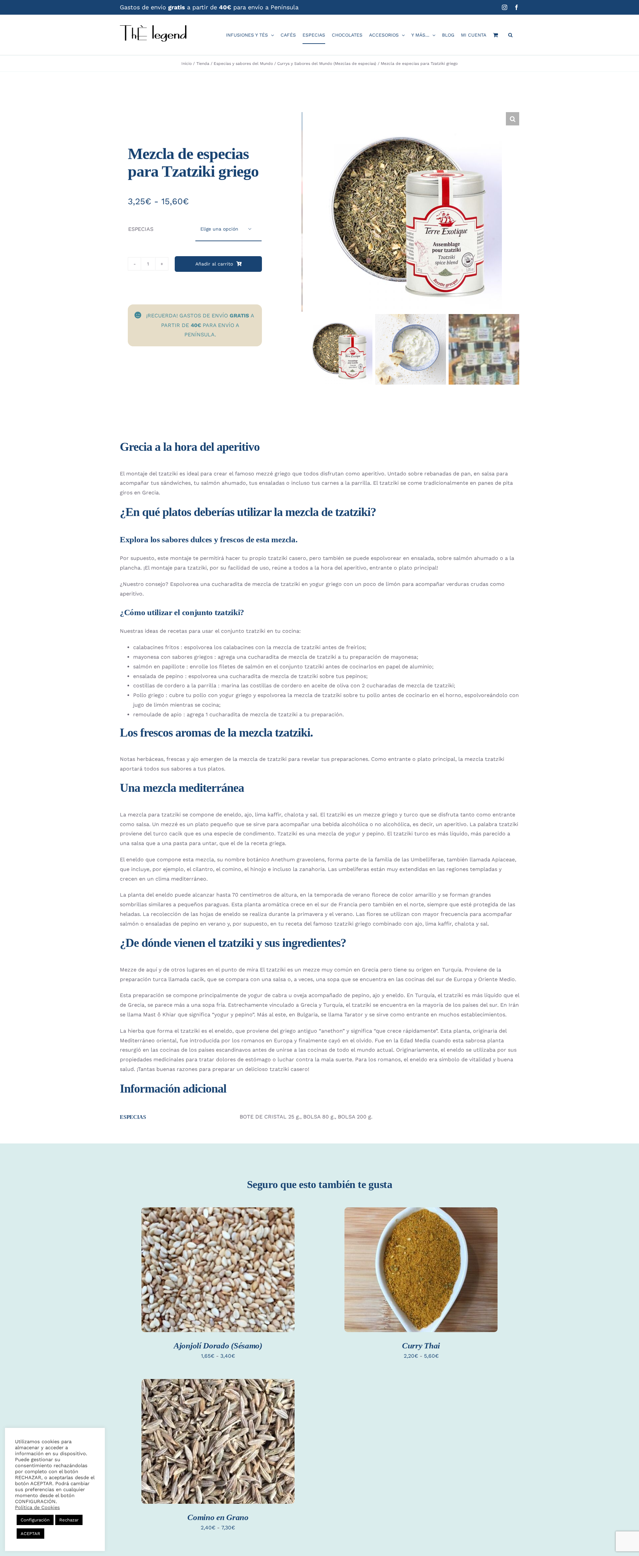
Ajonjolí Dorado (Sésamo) (218, 1345)
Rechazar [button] (69, 1519)
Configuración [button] (35, 1519)
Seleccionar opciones (217, 1264)
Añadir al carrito (214, 263)
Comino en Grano (218, 1517)
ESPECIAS (140, 229)
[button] (510, 35)
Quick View (218, 1277)
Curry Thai (421, 1345)
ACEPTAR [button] (30, 1533)
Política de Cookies (37, 1507)
